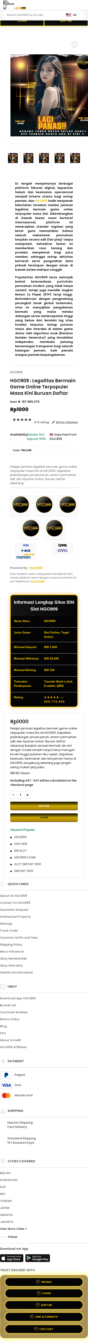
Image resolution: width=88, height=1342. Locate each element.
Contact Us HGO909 (15, 903)
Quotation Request (14, 910)
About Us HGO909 (13, 896)
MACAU (5, 1173)
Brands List (8, 1005)
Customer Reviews (14, 1012)
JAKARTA (6, 1222)
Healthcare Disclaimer (16, 972)
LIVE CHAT (46, 1329)
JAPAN (4, 1208)
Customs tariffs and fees (19, 938)
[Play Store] (37, 1259)
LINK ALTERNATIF (46, 1317)
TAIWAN (6, 1201)
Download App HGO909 (18, 998)
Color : (22, 450)
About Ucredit (10, 1040)
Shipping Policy (11, 945)
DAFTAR (66, 21)
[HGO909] (20, 8)
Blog (3, 1026)
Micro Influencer (12, 951)
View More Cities (12, 1229)
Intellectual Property (15, 917)
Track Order (9, 931)
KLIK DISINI (37, 581)
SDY (2, 1194)
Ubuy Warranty (11, 965)
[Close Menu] (4, 8)
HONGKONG (9, 1180)
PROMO (46, 1283)
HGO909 (41, 201)
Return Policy (9, 1019)
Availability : (18, 436)
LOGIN (22, 21)
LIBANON (6, 1215)
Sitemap (6, 924)
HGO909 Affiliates (13, 1047)
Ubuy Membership (13, 958)
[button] (74, 44)
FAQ (3, 1033)
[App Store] (12, 1259)
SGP (3, 1187)
